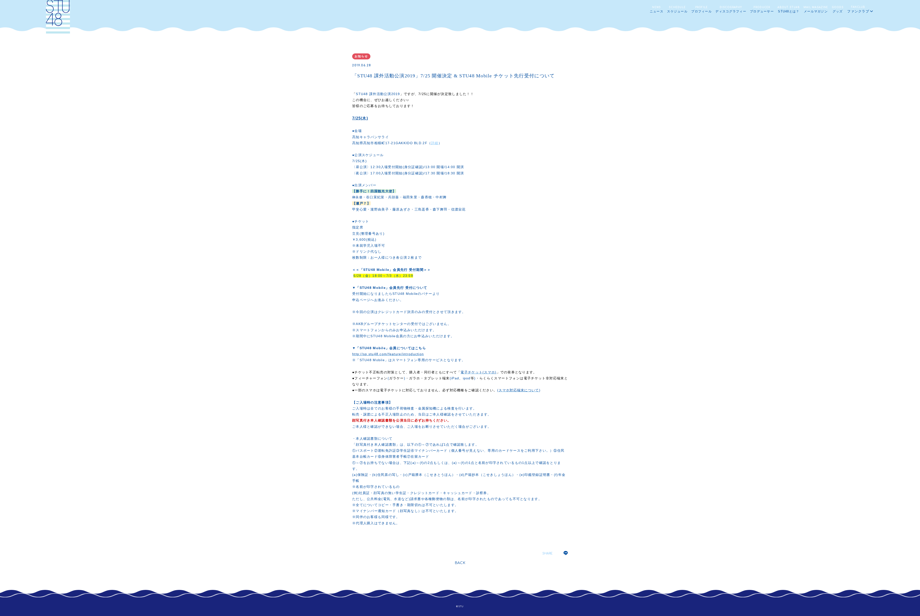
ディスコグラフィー (730, 9)
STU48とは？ (788, 9)
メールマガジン (816, 9)
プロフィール (701, 9)
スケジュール (677, 9)
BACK (460, 563)
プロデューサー (762, 9)
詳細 (434, 143)
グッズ (838, 9)
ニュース (656, 9)
